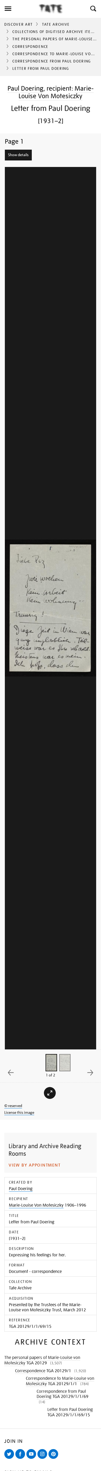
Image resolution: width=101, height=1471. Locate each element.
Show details (18, 154)
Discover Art (18, 24)
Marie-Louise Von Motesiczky (56, 92)
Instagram (43, 1458)
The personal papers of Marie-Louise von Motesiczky (42, 1360)
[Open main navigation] (19, 8)
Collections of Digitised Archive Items (54, 31)
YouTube (32, 1458)
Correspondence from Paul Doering (51, 61)
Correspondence (30, 46)
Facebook (21, 1458)
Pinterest (54, 1458)
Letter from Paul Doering (70, 1409)
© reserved (13, 1105)
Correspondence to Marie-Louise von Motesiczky (60, 1381)
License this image (19, 1112)
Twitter (10, 1458)
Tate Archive (56, 24)
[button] (93, 9)
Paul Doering (25, 88)
